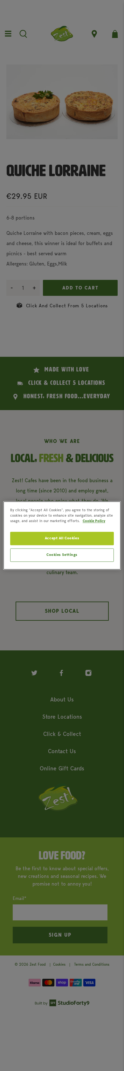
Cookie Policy (94, 521)
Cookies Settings (62, 555)
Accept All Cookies (62, 538)
